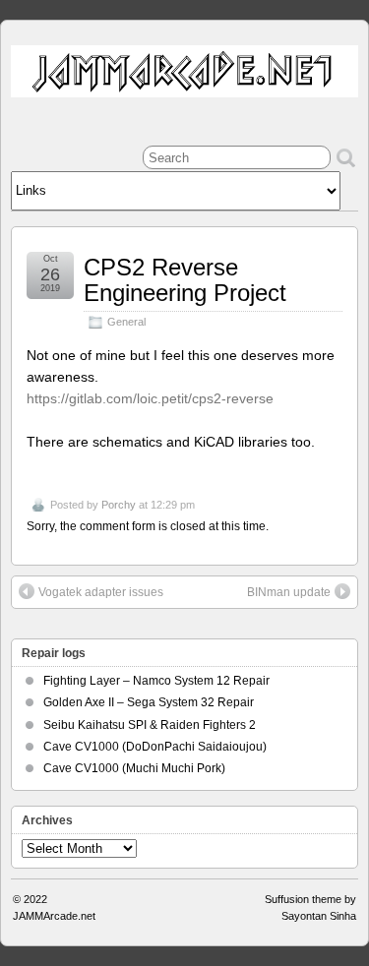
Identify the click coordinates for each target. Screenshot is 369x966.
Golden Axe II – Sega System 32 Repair (148, 702)
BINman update (289, 592)
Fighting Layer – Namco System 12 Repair (156, 681)
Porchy (118, 505)
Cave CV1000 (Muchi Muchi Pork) (134, 768)
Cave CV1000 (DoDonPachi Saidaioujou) (155, 747)
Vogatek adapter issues (100, 592)
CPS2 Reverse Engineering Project (185, 280)
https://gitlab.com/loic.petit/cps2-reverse (150, 398)
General (126, 322)
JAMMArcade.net (54, 916)
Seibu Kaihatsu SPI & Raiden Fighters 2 (149, 725)
